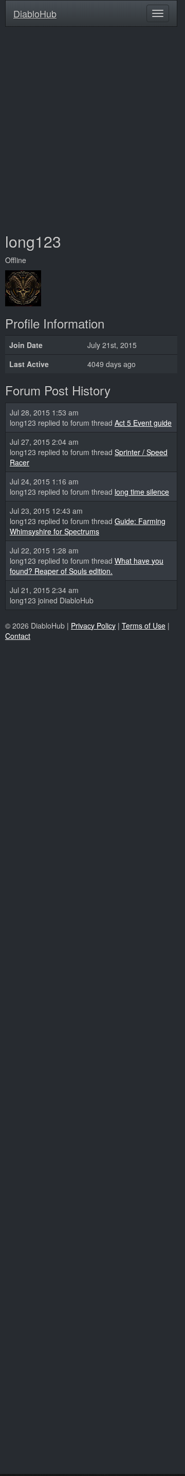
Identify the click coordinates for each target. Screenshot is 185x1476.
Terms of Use (143, 625)
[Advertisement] (92, 129)
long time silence (142, 492)
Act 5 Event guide (143, 423)
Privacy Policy (93, 625)
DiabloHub (35, 11)
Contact (17, 636)
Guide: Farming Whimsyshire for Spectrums (87, 526)
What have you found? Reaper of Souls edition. (86, 565)
